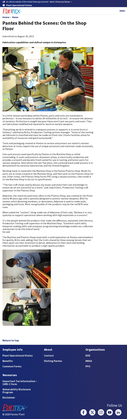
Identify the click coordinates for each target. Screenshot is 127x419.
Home (5, 17)
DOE (87, 355)
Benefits (7, 361)
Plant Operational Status (17, 355)
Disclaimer (8, 397)
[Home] (12, 11)
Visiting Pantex (53, 361)
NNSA (88, 361)
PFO (87, 366)
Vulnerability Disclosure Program (16, 391)
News (15, 17)
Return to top (10, 340)
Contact (49, 355)
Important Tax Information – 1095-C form (19, 382)
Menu (122, 10)
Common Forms (11, 366)
